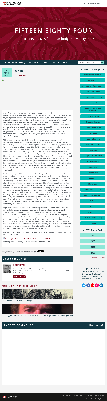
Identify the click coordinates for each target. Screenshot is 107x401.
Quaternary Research (92, 75)
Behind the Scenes (92, 91)
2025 (93, 241)
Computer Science (93, 122)
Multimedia (92, 184)
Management (93, 80)
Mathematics (93, 173)
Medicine (92, 178)
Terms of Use (78, 395)
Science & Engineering (93, 218)
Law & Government (93, 161)
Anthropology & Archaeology (92, 86)
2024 (93, 247)
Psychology (92, 212)
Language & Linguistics (93, 156)
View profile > (19, 277)
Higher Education (93, 139)
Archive (44, 62)
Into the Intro (92, 150)
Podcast (65, 62)
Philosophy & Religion (92, 195)
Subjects (32, 62)
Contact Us (54, 62)
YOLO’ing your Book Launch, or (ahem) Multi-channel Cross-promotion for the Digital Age (37, 315)
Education (93, 133)
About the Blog (18, 62)
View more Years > (98, 258)
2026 (93, 235)
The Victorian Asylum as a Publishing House (19, 301)
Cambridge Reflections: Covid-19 (93, 109)
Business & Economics (93, 97)
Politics (93, 206)
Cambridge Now (92, 103)
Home (7, 62)
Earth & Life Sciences (93, 128)
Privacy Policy (99, 395)
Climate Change (93, 116)
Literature (93, 167)
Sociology (93, 223)
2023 (93, 253)
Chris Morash (19, 265)
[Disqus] (53, 357)
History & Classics (93, 144)
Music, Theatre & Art (93, 189)
